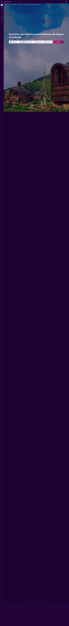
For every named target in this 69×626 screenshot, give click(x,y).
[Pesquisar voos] (1, 5)
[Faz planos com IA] (1, 14)
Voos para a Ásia (14, 4)
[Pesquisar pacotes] (1, 12)
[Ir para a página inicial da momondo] (7, 1)
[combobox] (12, 39)
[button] (2, 1)
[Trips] (1, 17)
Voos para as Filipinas (21, 4)
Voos (9, 4)
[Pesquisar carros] (1, 9)
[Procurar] (1, 7)
